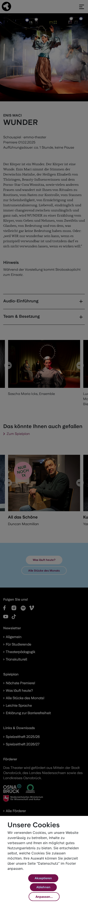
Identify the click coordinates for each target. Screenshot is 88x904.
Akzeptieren (43, 878)
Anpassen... (44, 896)
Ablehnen (43, 887)
